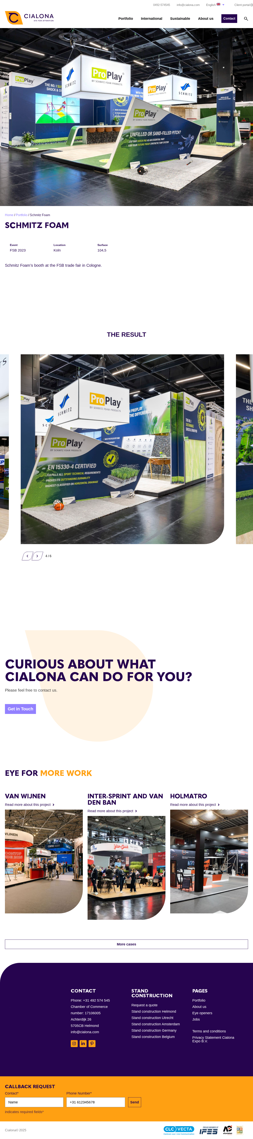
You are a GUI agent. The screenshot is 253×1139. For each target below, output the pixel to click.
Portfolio (125, 19)
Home (9, 215)
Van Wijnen (25, 796)
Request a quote (144, 1005)
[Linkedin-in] (83, 1043)
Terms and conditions (209, 1031)
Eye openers (202, 1013)
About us (205, 19)
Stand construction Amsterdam (155, 1024)
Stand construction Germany (154, 1030)
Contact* (12, 1093)
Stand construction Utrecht (152, 1018)
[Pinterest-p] (92, 1043)
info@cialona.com (85, 1032)
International (151, 19)
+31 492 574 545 (96, 1000)
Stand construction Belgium (153, 1037)
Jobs (196, 1019)
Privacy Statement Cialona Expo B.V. (213, 1039)
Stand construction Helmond (153, 1011)
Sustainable (180, 19)
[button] (215, 4)
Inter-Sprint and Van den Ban (125, 799)
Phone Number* (79, 1093)
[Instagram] (74, 1043)
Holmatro (188, 796)
